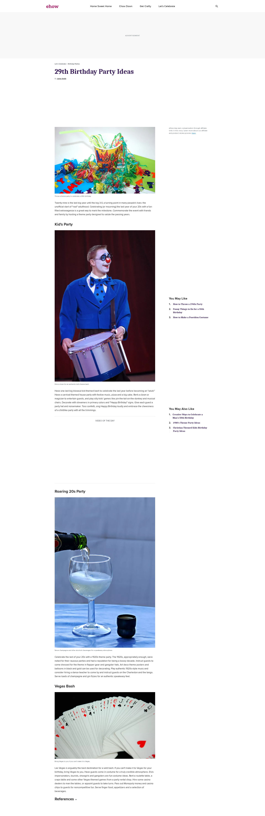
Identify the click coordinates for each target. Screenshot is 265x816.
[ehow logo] (52, 6)
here (194, 133)
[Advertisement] (132, 103)
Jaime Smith (61, 78)
